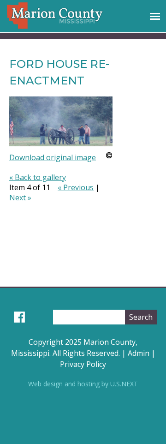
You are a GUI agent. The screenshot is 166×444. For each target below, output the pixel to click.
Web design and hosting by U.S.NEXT (83, 383)
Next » (20, 197)
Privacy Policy (83, 364)
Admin (138, 353)
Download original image (52, 157)
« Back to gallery (37, 177)
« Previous (76, 187)
